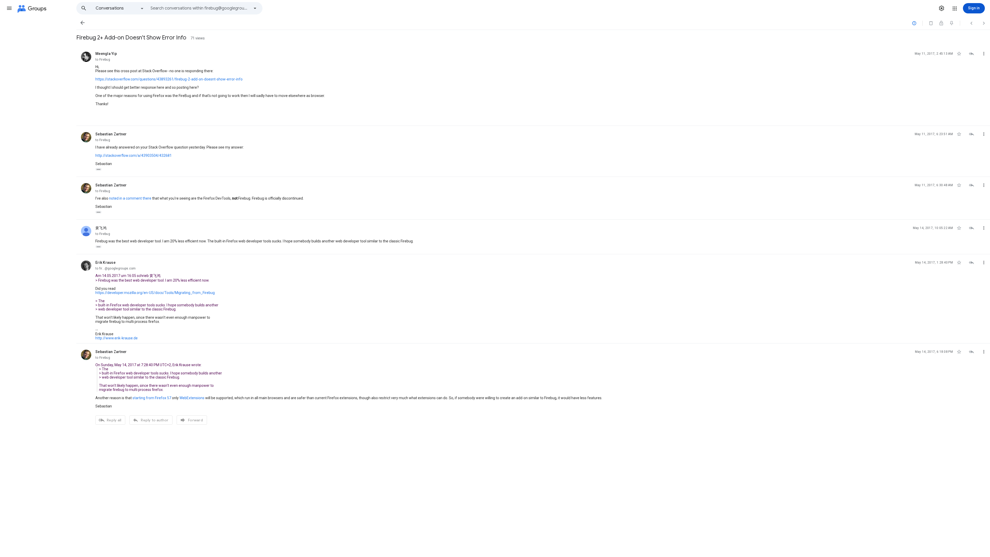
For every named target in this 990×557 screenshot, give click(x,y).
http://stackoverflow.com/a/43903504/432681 (133, 155)
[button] (9, 8)
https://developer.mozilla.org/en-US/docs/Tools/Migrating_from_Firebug (155, 293)
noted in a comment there (130, 198)
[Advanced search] (255, 8)
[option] (120, 8)
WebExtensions (191, 398)
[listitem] (533, 85)
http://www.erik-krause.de (116, 338)
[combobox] (200, 8)
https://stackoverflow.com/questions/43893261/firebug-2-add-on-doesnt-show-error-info (169, 79)
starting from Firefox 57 (152, 398)
